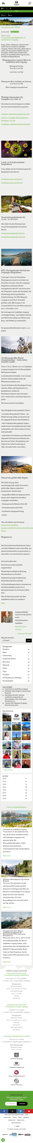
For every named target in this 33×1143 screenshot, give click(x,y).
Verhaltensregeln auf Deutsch (11, 179)
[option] (16, 1135)
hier (26, 328)
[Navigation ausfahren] (3, 3)
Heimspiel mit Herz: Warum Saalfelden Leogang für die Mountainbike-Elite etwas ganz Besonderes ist (16, 698)
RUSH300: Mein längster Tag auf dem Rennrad (17, 692)
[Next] (30, 1137)
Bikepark (26, 1117)
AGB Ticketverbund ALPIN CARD (14, 1115)
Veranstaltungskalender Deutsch (13, 233)
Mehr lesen (7, 856)
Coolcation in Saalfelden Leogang (16, 689)
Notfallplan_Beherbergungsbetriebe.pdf (15, 124)
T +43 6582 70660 (8, 981)
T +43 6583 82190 (7, 1042)
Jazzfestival (11, 1120)
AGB (26, 1115)
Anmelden (22, 1103)
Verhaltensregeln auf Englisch (12, 183)
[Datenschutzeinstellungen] (3, 1140)
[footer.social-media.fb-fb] (4, 1111)
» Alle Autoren (7, 770)
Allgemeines (14, 32)
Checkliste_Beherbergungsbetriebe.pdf (15, 114)
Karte (3, 603)
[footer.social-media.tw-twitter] (12, 1111)
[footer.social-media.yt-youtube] (29, 1111)
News (20, 1117)
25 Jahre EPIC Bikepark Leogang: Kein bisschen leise (16, 704)
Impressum (7, 1117)
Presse (15, 1117)
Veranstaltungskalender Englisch (13, 237)
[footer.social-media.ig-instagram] (20, 1111)
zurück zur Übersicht (24, 634)
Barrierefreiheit (16, 1123)
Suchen (29, 640)
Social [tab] (4, 15)
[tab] (29, 3)
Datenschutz (20, 1120)
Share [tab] (10, 15)
